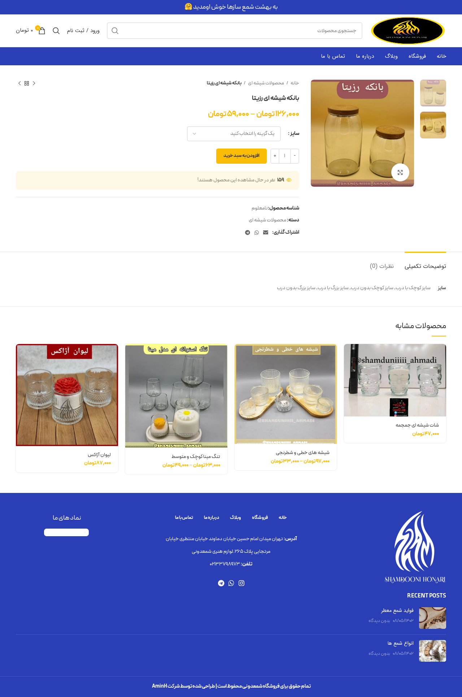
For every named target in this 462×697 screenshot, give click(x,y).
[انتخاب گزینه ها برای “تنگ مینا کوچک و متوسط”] (131, 356)
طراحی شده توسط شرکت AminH (183, 686)
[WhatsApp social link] (256, 232)
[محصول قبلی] (34, 83)
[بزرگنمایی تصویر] (400, 172)
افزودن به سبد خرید (241, 155)
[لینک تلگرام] (247, 232)
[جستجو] (115, 30)
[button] (349, 356)
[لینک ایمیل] (265, 232)
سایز (294, 133)
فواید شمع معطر (397, 610)
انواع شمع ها (401, 643)
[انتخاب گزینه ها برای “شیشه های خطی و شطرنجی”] (240, 356)
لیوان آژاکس (99, 455)
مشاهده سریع (349, 372)
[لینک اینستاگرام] (241, 583)
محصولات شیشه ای (265, 83)
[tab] (425, 263)
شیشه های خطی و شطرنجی (303, 452)
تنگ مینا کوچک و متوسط (195, 456)
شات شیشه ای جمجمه (417, 425)
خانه (294, 83)
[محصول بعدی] (19, 83)
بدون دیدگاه (379, 620)
